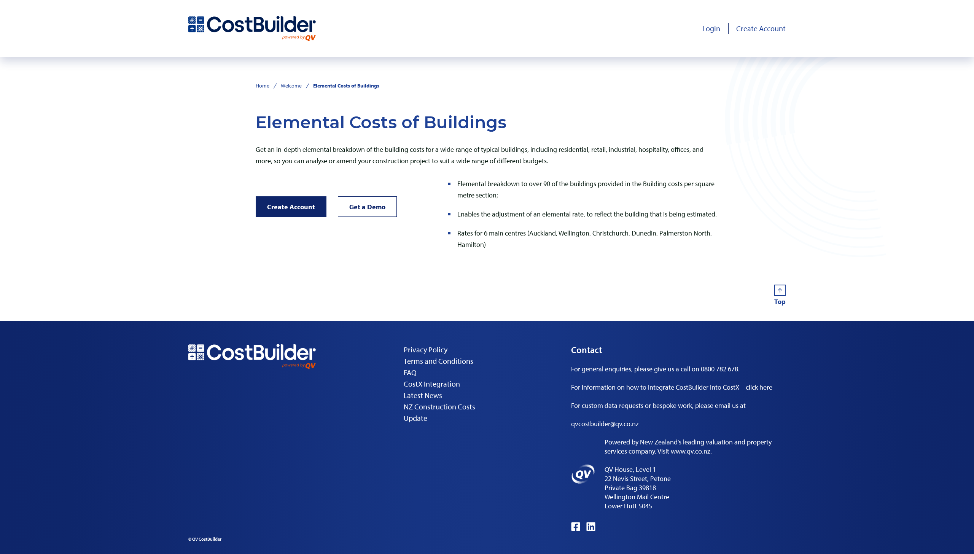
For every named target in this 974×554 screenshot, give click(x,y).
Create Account (291, 206)
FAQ (410, 372)
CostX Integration (432, 383)
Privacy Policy (425, 349)
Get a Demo (367, 206)
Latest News (423, 395)
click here (759, 387)
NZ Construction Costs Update (439, 412)
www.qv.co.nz (690, 451)
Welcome (291, 85)
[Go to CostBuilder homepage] (252, 28)
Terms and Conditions (438, 361)
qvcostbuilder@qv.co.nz (605, 423)
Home (262, 85)
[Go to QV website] (583, 474)
